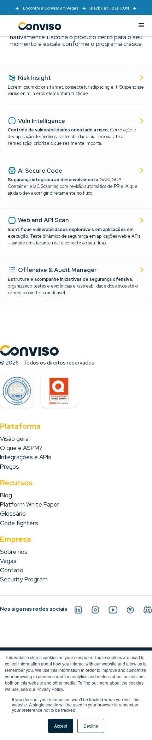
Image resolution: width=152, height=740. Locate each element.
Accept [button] (60, 726)
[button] (141, 25)
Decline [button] (90, 726)
